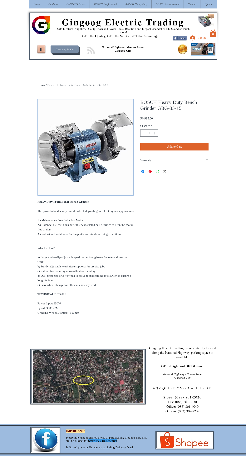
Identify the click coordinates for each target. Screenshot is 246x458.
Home (41, 85)
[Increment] (155, 133)
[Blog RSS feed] (91, 51)
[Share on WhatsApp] (157, 171)
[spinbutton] (149, 133)
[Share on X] (164, 171)
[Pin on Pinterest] (150, 171)
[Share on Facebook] (142, 171)
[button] (213, 33)
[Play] (41, 49)
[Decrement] (143, 133)
